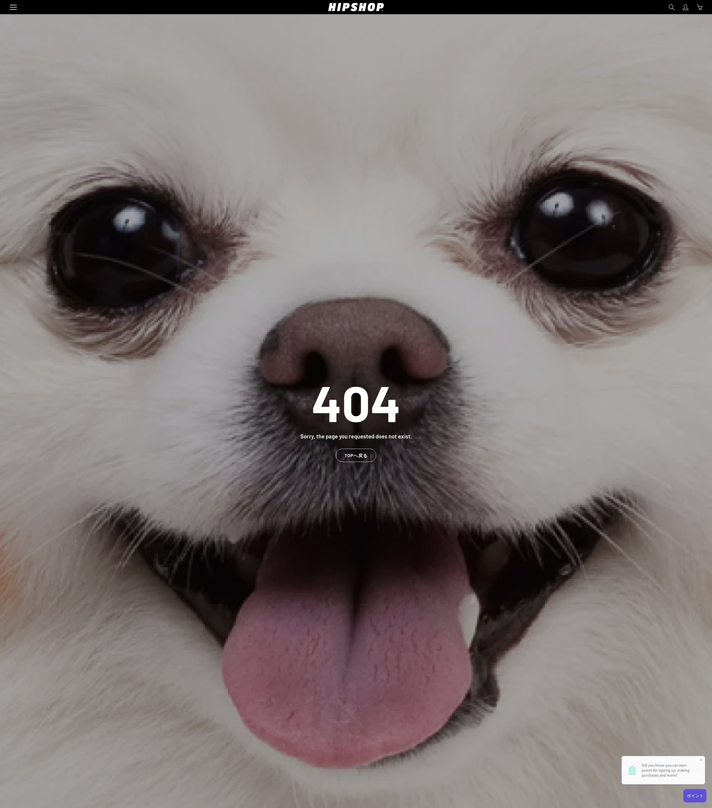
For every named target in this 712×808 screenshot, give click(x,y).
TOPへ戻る (356, 455)
